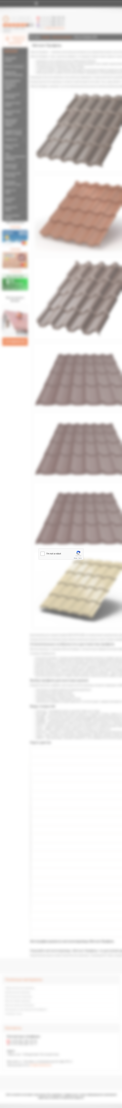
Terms (80, 558)
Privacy (75, 558)
